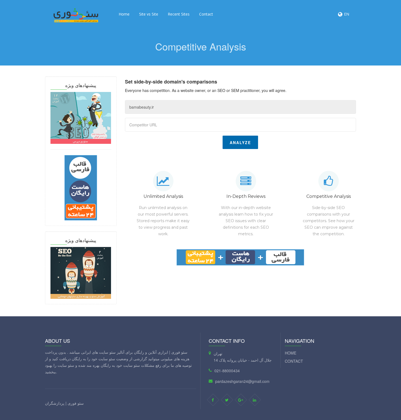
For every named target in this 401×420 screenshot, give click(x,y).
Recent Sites (179, 14)
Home (124, 14)
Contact (206, 14)
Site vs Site (148, 14)
